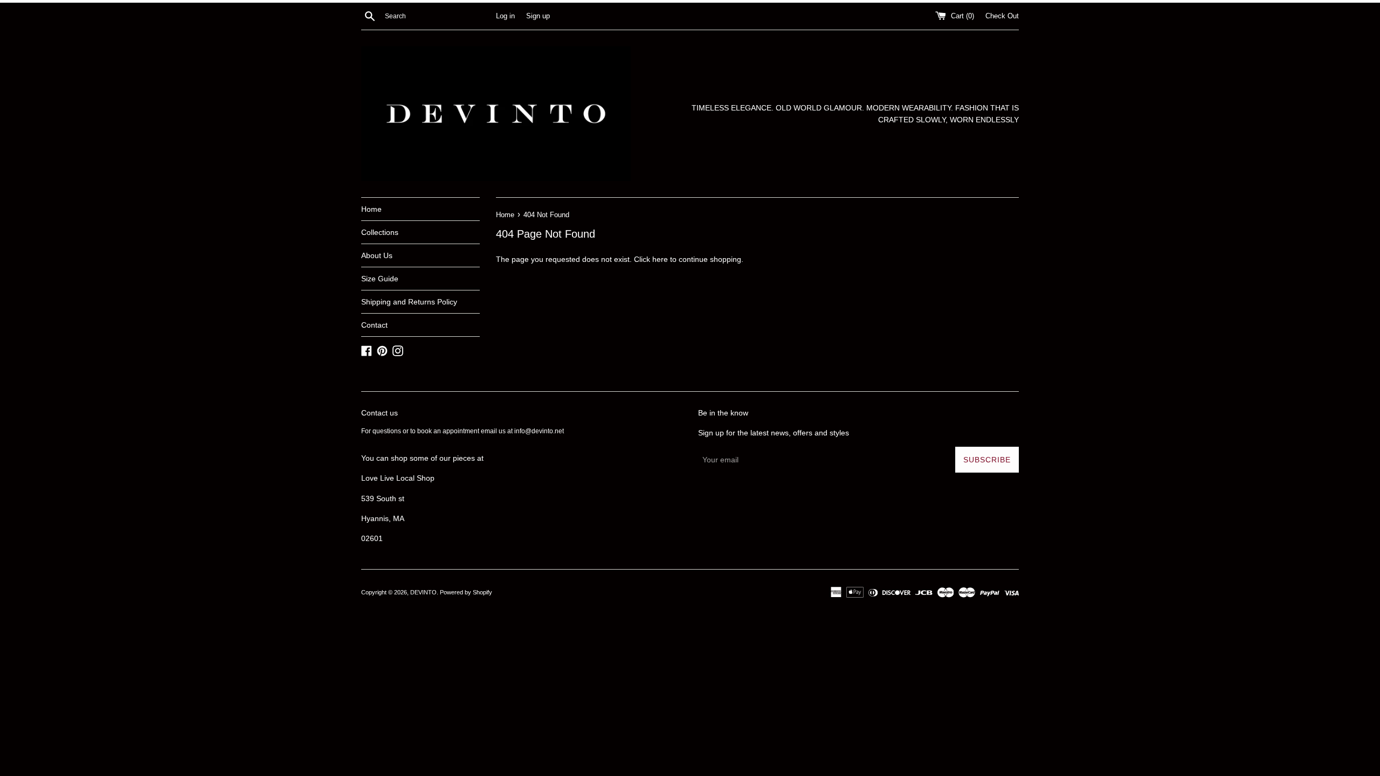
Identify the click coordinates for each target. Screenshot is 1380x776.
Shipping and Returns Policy (409, 301)
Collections (379, 232)
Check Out (1002, 16)
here (660, 259)
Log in (505, 16)
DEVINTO (423, 592)
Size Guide (379, 278)
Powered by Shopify (466, 592)
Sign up (538, 16)
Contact (374, 325)
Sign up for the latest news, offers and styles (773, 432)
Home (371, 209)
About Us (376, 255)
